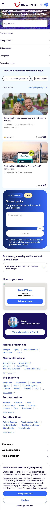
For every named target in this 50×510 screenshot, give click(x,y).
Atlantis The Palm (32, 369)
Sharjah (6, 349)
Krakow (31, 405)
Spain (16, 385)
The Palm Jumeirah (11, 369)
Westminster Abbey (30, 422)
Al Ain (19, 352)
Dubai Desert (25, 363)
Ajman (17, 349)
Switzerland (21, 382)
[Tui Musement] (25, 4)
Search (26, 233)
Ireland (17, 388)
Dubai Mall (7, 366)
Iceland (27, 388)
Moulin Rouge (24, 428)
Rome (21, 405)
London (6, 408)
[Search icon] (36, 5)
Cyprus (6, 385)
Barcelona (26, 408)
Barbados (7, 382)
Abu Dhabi (7, 352)
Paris (16, 408)
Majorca (18, 402)
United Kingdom (30, 385)
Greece (6, 388)
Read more (7, 373)
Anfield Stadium (10, 422)
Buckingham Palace (30, 425)
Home (4, 11)
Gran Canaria (9, 405)
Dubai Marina (9, 363)
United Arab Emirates (16, 11)
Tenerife (6, 402)
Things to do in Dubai (33, 11)
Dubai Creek (22, 366)
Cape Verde (35, 382)
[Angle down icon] (31, 33)
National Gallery (10, 425)
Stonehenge (8, 428)
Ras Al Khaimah (31, 349)
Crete (28, 402)
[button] (16, 78)
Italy (36, 388)
